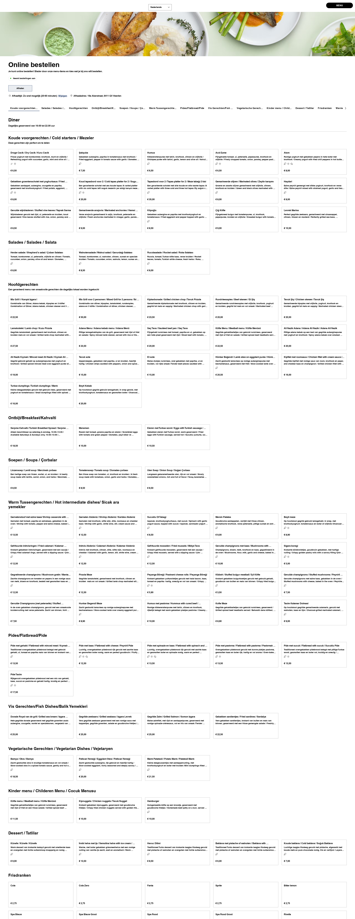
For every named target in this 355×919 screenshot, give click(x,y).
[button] (20, 88)
